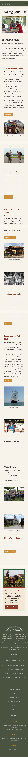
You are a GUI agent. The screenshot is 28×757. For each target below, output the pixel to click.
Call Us (14, 721)
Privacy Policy (14, 689)
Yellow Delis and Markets (11, 211)
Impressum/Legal (14, 701)
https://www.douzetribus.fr (14, 677)
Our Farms (11, 607)
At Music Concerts (12, 293)
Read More (8, 323)
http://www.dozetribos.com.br (14, 665)
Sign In (14, 710)
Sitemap (14, 693)
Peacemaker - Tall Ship (12, 337)
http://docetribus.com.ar (14, 661)
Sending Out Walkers (13, 171)
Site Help (14, 745)
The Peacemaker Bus (13, 68)
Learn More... (8, 197)
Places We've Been (12, 538)
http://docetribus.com (14, 669)
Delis (14, 706)
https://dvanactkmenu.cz (14, 673)
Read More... (8, 114)
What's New (14, 697)
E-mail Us (14, 734)
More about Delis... (9, 237)
